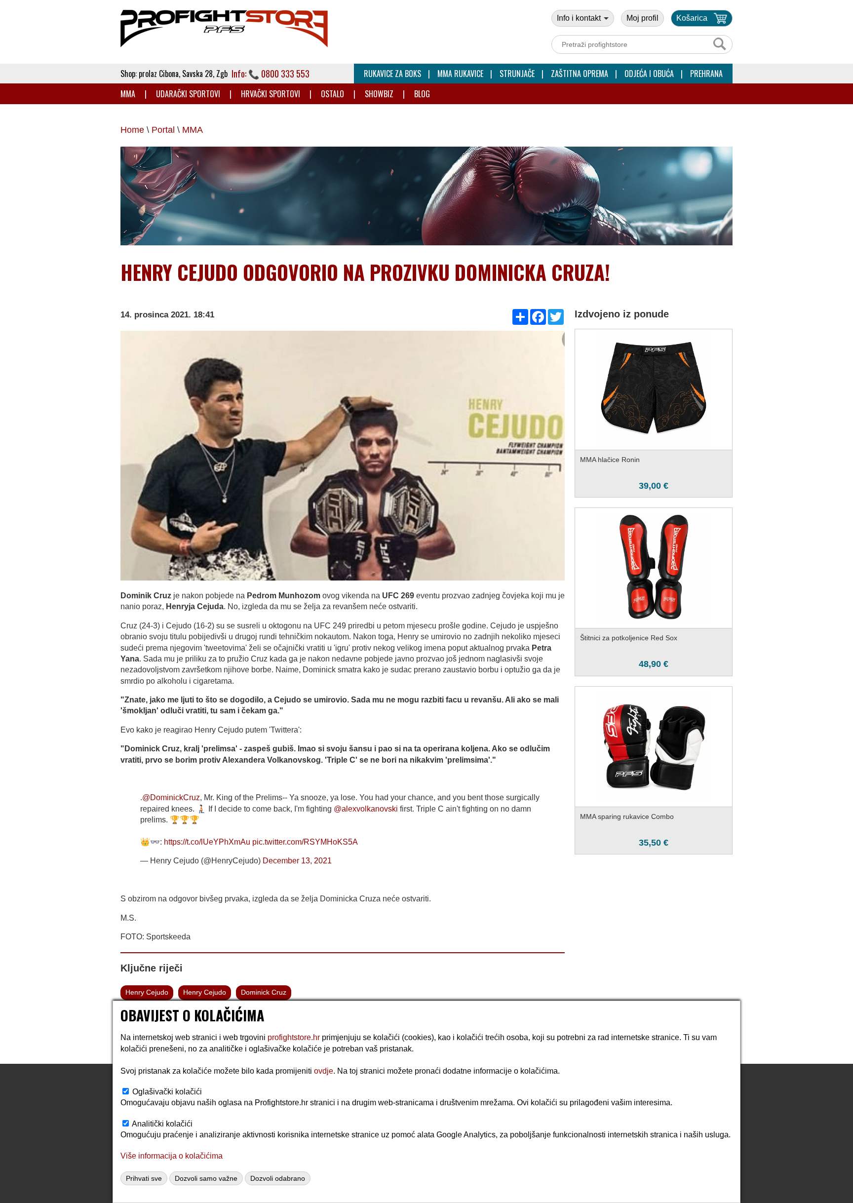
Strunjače (517, 73)
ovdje (323, 1071)
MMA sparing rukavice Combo (627, 816)
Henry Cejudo (146, 992)
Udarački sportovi (188, 94)
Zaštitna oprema (579, 73)
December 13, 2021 (297, 860)
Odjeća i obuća (649, 73)
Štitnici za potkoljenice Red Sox (628, 638)
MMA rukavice (460, 73)
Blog (422, 94)
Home (132, 130)
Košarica (691, 18)
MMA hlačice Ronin (610, 460)
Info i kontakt (580, 18)
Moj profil (642, 18)
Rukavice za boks (392, 73)
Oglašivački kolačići (167, 1091)
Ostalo (332, 94)
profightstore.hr (294, 1037)
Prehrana (706, 73)
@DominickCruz (171, 797)
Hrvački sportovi (270, 94)
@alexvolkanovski (366, 809)
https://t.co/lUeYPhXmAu (207, 842)
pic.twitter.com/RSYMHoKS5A (305, 842)
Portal (163, 130)
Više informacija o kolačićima (171, 1156)
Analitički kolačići (162, 1124)
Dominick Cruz (263, 992)
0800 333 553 (285, 73)
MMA (127, 94)
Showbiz (379, 94)
